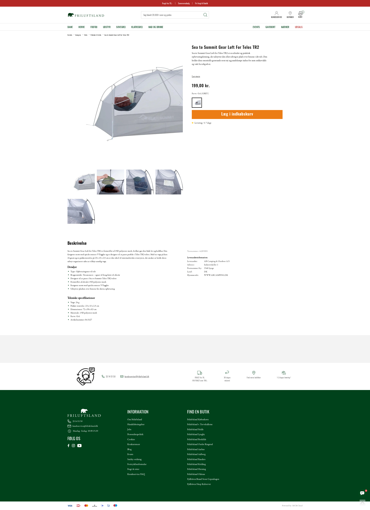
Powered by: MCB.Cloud (292, 505)
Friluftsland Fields (195, 429)
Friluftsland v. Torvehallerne (200, 424)
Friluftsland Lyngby (196, 434)
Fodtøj (93, 27)
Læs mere (196, 76)
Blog (129, 449)
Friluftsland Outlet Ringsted (200, 444)
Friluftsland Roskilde (196, 439)
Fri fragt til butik (201, 3)
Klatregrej (137, 27)
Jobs (129, 429)
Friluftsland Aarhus (196, 449)
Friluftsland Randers (196, 459)
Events (256, 27)
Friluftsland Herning (196, 469)
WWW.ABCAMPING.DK (216, 275)
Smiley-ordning (134, 459)
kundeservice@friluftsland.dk (137, 376)
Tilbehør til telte (95, 35)
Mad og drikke (155, 27)
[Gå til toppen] (362, 502)
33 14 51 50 (77, 421)
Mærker (285, 27)
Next (180, 103)
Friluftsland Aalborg (196, 454)
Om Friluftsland (134, 419)
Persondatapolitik (135, 434)
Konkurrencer (133, 444)
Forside (69, 35)
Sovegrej (121, 27)
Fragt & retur (133, 469)
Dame (70, 27)
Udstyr (107, 27)
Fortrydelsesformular (136, 464)
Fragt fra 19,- (167, 3)
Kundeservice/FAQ (136, 474)
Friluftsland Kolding (196, 464)
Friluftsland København (198, 419)
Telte (85, 35)
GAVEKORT (270, 27)
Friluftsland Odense (196, 474)
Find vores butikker (254, 377)
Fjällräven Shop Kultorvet (199, 484)
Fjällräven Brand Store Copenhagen (203, 479)
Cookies (131, 439)
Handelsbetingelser (135, 424)
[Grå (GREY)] (197, 103)
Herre (81, 27)
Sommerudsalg (184, 3)
